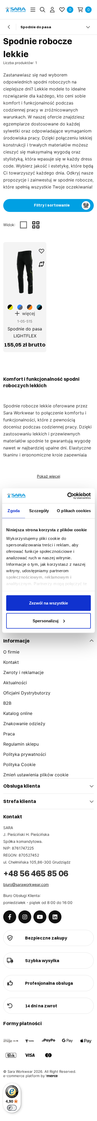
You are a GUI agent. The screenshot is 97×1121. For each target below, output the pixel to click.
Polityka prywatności (24, 754)
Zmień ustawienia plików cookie (35, 774)
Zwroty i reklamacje (23, 672)
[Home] (15, 9)
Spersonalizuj (45, 620)
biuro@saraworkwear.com (26, 884)
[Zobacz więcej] (88, 27)
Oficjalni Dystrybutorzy (26, 693)
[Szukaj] (42, 9)
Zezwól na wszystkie (48, 603)
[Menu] (33, 9)
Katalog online (17, 713)
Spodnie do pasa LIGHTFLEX (25, 332)
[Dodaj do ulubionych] (41, 251)
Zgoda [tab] (14, 510)
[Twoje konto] (52, 9)
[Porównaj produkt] (41, 264)
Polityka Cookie (19, 764)
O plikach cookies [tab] (74, 510)
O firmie (11, 652)
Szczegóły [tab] (39, 510)
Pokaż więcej (48, 476)
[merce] (52, 1076)
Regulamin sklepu (21, 744)
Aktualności (15, 682)
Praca (9, 733)
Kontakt (11, 662)
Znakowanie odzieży (24, 723)
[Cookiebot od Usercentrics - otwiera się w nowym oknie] (68, 495)
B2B (7, 703)
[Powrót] (9, 27)
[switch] (12, 1108)
